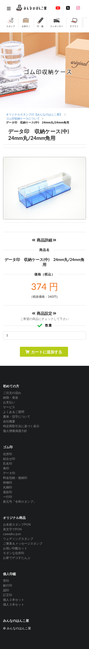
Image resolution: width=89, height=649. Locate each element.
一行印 (7, 497)
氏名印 (7, 463)
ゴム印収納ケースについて (23, 118)
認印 (6, 590)
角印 (6, 468)
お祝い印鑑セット (15, 548)
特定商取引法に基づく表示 (21, 426)
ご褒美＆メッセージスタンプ (22, 543)
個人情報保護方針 (15, 431)
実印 (6, 580)
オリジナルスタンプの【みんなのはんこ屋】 (34, 114)
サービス (9, 407)
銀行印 (7, 585)
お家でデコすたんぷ (16, 557)
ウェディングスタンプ (18, 538)
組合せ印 (9, 458)
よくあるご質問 (13, 412)
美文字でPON (12, 529)
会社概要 (9, 421)
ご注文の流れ (12, 393)
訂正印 (7, 595)
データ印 (9, 473)
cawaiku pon (12, 534)
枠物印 (7, 482)
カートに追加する (46, 351)
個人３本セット (13, 604)
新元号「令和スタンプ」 (19, 501)
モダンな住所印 (13, 553)
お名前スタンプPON (17, 524)
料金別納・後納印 (15, 478)
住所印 (7, 454)
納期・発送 (10, 397)
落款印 (7, 492)
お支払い (9, 402)
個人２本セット (13, 599)
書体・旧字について (16, 416)
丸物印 (7, 487)
